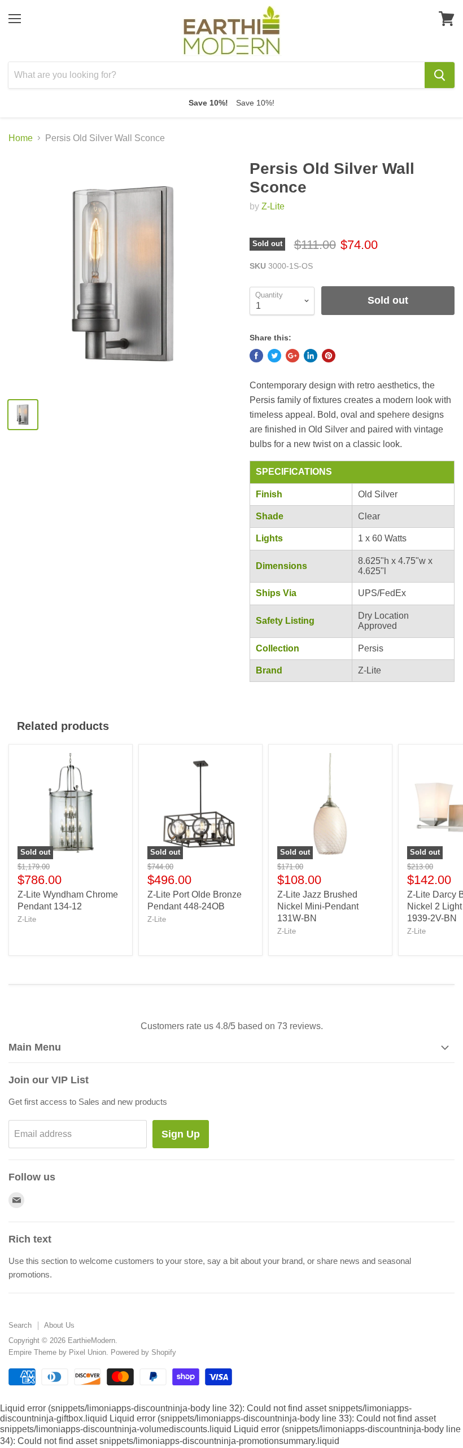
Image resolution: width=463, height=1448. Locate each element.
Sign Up (180, 1134)
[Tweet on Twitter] (274, 355)
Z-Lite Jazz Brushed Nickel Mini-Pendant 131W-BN (318, 906)
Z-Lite (273, 206)
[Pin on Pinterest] (328, 355)
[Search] (440, 75)
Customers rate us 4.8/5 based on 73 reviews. (232, 1026)
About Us (59, 1325)
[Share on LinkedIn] (310, 355)
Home (20, 138)
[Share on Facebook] (256, 355)
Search (20, 1325)
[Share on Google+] (292, 355)
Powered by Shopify (143, 1352)
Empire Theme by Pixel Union (57, 1352)
